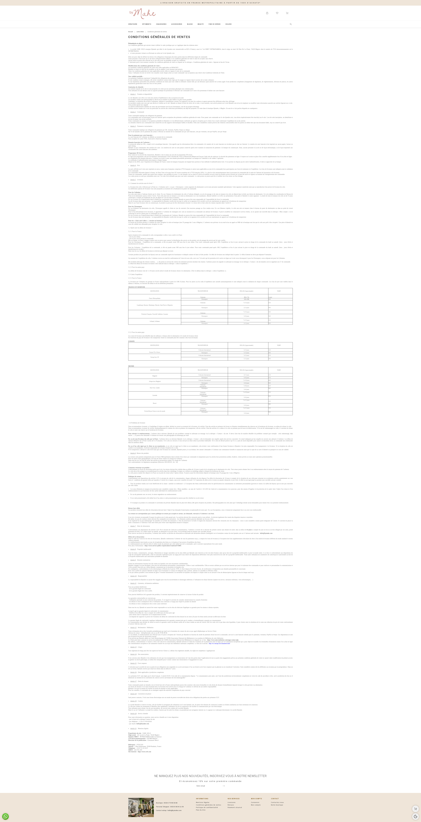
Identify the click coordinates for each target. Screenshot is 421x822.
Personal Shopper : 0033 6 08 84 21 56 (170, 807)
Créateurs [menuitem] (132, 24)
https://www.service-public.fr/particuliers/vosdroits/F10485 (163, 545)
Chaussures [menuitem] (161, 24)
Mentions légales (203, 802)
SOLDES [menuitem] (229, 24)
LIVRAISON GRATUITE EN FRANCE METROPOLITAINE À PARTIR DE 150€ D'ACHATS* (210, 3)
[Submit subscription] (224, 786)
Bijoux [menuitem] (190, 24)
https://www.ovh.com (144, 752)
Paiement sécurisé (235, 807)
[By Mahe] (142, 13)
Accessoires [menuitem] (176, 24)
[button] (5, 816)
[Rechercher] (290, 24)
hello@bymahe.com (266, 533)
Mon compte (256, 805)
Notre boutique (277, 805)
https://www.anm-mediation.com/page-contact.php (222, 640)
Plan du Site (200, 810)
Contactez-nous (277, 802)
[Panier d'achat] (415, 809)
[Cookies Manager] (415, 816)
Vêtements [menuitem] (146, 24)
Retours (231, 805)
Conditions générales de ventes (208, 805)
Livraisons (232, 802)
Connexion (255, 802)
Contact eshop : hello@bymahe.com (168, 810)
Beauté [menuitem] (201, 24)
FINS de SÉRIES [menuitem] (215, 24)
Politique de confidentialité (207, 807)
